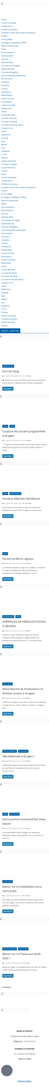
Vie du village (6, 39)
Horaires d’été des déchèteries (21, 498)
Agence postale (7, 69)
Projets (4, 36)
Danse (4, 111)
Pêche (3, 49)
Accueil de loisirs (8, 167)
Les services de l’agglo (10, 65)
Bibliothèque (6, 95)
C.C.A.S (4, 154)
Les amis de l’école (9, 118)
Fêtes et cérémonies (9, 46)
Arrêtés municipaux (9, 29)
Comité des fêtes (8, 115)
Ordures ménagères (9, 72)
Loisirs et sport (7, 98)
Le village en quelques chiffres (14, 42)
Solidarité (5, 151)
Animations (6, 92)
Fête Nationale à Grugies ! (18, 756)
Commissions (7, 26)
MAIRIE (12, 426)
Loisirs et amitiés (8, 105)
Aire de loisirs (7, 78)
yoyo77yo (19, 376)
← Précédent (5, 987)
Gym (3, 141)
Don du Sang (10, 371)
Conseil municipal (8, 23)
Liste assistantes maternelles (13, 75)
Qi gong (4, 138)
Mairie (4, 19)
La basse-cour (7, 128)
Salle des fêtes (7, 62)
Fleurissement (7, 55)
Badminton (6, 134)
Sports (4, 131)
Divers (5, 426)
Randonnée (6, 108)
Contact (4, 171)
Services (4, 59)
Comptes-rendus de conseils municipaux (18, 32)
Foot (3, 148)
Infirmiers (5, 82)
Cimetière (5, 85)
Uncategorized (8, 366)
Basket (4, 144)
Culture (4, 88)
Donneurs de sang (9, 121)
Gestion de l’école (8, 161)
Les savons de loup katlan (12, 125)
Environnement (7, 52)
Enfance (4, 158)
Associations (6, 102)
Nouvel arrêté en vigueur (18, 559)
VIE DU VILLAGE (7, 684)
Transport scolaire (9, 164)
